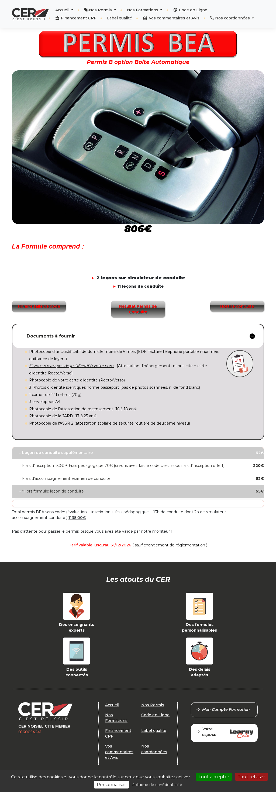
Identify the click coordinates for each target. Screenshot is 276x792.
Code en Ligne (192, 10)
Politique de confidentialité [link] (157, 784)
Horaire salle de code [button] (39, 306)
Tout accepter (213, 776)
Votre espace (209, 731)
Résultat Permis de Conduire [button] (138, 309)
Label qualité (119, 18)
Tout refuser (251, 776)
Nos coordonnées (232, 18)
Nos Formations (143, 10)
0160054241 (30, 731)
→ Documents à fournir (48, 336)
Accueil (62, 10)
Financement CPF (78, 18)
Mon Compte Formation (226, 709)
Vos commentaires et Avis (173, 18)
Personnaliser (111, 784)
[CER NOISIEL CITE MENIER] (30, 14)
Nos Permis (100, 10)
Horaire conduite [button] (237, 306)
